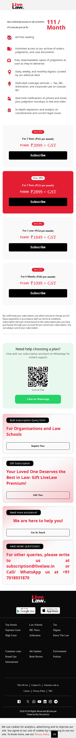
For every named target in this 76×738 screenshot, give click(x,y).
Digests (56, 630)
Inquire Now (38, 446)
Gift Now (38, 495)
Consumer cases (13, 651)
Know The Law (61, 635)
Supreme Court (13, 630)
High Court (11, 635)
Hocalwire (44, 714)
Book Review (36, 656)
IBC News (34, 630)
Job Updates (35, 651)
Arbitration (34, 635)
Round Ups (10, 656)
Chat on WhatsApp (38, 399)
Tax (55, 624)
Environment (59, 651)
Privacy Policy (42, 734)
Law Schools (35, 624)
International (11, 662)
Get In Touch (38, 532)
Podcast (57, 656)
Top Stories (11, 624)
